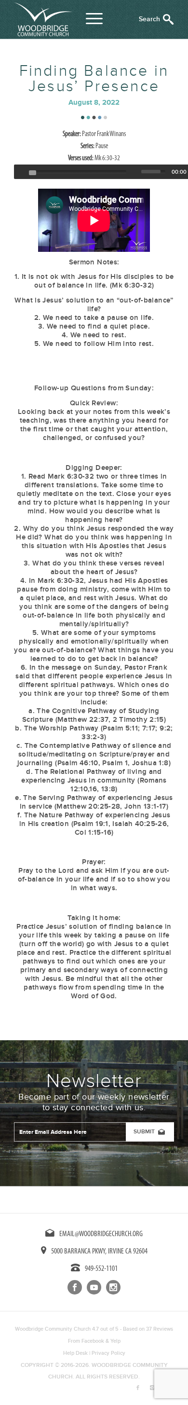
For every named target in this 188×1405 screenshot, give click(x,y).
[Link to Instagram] (152, 1388)
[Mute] (135, 172)
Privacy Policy (108, 1353)
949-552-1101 (101, 1269)
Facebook (92, 1341)
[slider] (155, 171)
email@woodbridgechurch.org (101, 1234)
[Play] (20, 172)
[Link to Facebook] (138, 1388)
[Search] (156, 19)
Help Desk (75, 1353)
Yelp (115, 1341)
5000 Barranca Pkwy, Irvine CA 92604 (99, 1251)
